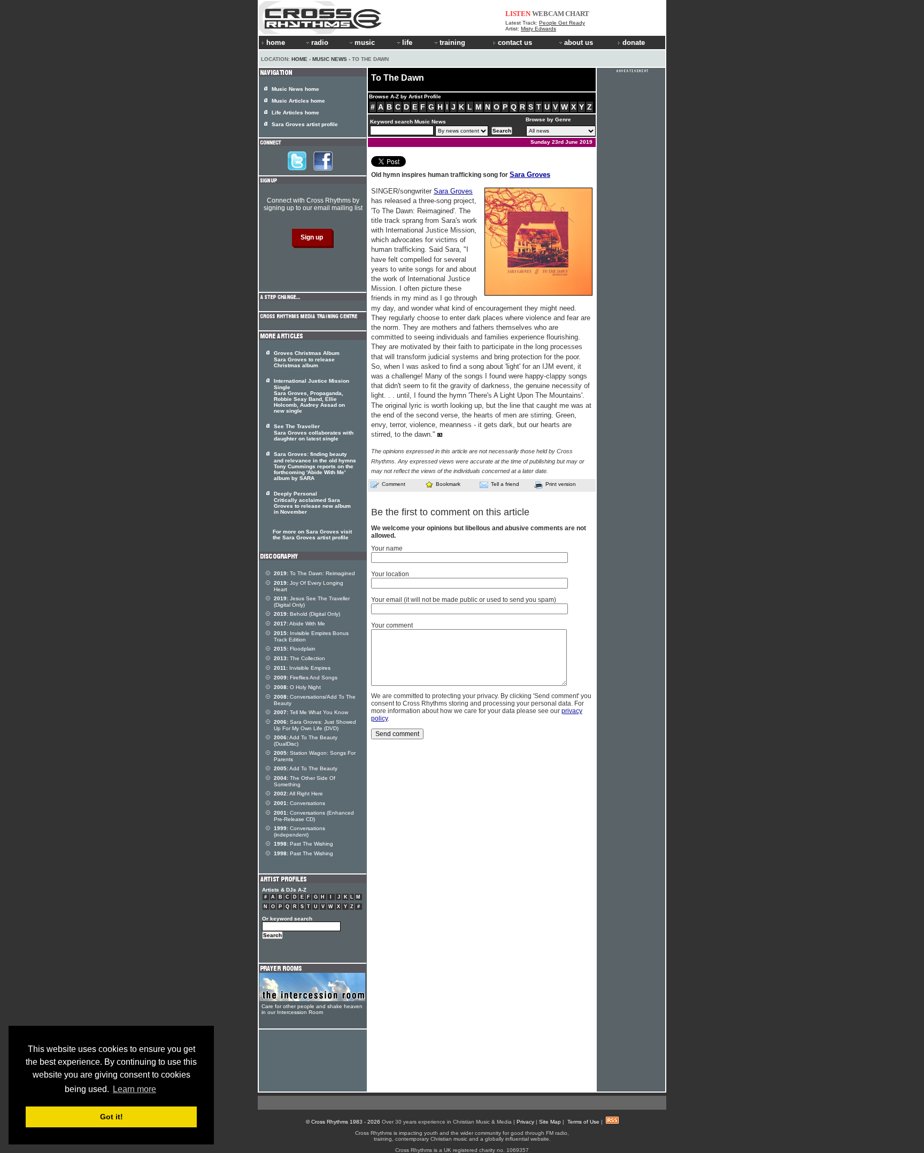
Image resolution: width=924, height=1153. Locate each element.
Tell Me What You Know (311, 712)
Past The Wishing (303, 844)
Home (299, 59)
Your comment (392, 625)
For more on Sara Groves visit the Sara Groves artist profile (312, 534)
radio (319, 42)
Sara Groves (530, 175)
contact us (515, 42)
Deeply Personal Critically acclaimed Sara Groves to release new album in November (312, 503)
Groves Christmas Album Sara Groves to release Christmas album (307, 359)
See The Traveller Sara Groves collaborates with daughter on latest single (313, 432)
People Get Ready (562, 23)
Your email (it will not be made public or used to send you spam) (463, 599)
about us (578, 42)
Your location (390, 574)
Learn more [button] (134, 1089)
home (275, 42)
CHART (577, 14)
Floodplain (294, 649)
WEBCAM (548, 14)
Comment (393, 484)
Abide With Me (299, 623)
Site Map (550, 1122)
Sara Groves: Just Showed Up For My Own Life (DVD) (315, 725)
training (452, 42)
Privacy (525, 1122)
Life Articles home (295, 112)
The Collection (299, 658)
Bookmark (448, 484)
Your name (387, 548)
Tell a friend (505, 484)
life (407, 42)
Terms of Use (583, 1122)
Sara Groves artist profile (305, 124)
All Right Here (298, 793)
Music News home (295, 89)
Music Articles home (298, 101)
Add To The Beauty (305, 768)
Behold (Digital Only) (307, 614)
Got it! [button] (111, 1116)
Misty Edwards (538, 29)
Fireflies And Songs (305, 677)
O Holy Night (297, 687)
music (365, 42)
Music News (329, 59)
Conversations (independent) (299, 831)
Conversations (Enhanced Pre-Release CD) (314, 816)
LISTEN (517, 14)
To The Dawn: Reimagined (314, 573)
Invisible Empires (302, 668)
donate (633, 42)
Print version (560, 484)
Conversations (299, 803)
